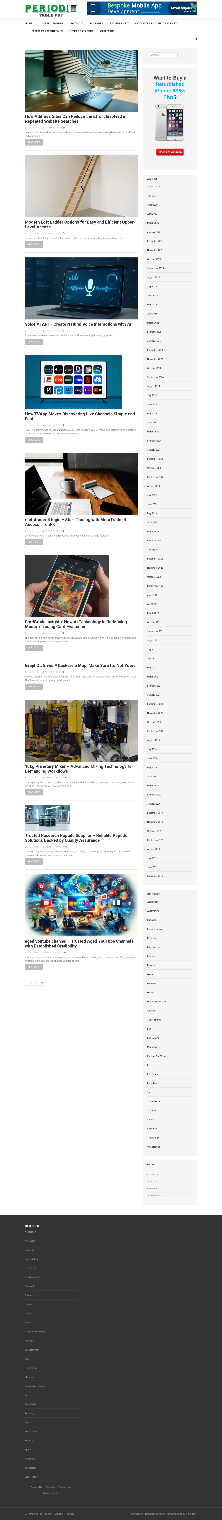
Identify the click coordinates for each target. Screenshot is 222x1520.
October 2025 (154, 259)
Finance (151, 965)
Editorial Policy (119, 23)
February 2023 (154, 540)
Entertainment (154, 947)
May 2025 (152, 304)
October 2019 (154, 831)
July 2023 (152, 495)
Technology (153, 1137)
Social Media (153, 1101)
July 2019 (152, 858)
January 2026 (154, 232)
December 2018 (155, 876)
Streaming (152, 1128)
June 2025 (152, 295)
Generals (151, 983)
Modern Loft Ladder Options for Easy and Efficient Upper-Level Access (80, 224)
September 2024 (155, 377)
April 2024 (152, 422)
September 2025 (155, 268)
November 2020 (155, 713)
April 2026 (152, 214)
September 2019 (155, 840)
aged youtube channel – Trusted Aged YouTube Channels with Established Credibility (79, 944)
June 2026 (152, 204)
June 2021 (152, 658)
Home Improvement (157, 1001)
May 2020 (152, 767)
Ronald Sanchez (53, 128)
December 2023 (155, 459)
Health (150, 992)
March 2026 (153, 223)
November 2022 (155, 567)
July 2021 (152, 649)
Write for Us (107, 31)
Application (152, 901)
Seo (149, 1092)
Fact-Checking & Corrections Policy (156, 23)
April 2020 (152, 776)
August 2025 (153, 277)
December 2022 (155, 558)
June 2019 (152, 867)
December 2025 (155, 241)
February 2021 (154, 685)
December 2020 (155, 704)
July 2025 (152, 286)
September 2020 (155, 731)
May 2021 (152, 667)
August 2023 (153, 486)
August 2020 (153, 740)
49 (43, 982)
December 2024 (155, 350)
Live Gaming (153, 1038)
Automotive (153, 911)
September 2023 (155, 477)
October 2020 (154, 722)
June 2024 (152, 404)
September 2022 (155, 586)
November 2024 (155, 359)
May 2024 (152, 413)
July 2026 (152, 195)
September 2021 (155, 631)
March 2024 (153, 431)
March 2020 (153, 785)
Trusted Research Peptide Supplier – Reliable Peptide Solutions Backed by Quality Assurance (76, 838)
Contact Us (76, 23)
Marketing (152, 1047)
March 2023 (153, 531)
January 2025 (154, 341)
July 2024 (152, 395)
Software (151, 1110)
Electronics (152, 938)
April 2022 (152, 604)
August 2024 (153, 386)
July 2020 (152, 749)
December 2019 (155, 813)
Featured (151, 956)
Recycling (152, 1083)
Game (150, 974)
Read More (34, 142)
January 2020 (154, 803)
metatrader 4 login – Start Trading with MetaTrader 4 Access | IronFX (75, 522)
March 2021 (153, 676)
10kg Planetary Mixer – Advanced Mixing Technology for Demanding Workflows (79, 769)
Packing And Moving (157, 1056)
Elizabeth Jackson (54, 778)
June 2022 (152, 595)
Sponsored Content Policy (47, 31)
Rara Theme (166, 1513)
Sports (150, 1119)
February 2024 (154, 440)
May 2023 (152, 513)
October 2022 (154, 577)
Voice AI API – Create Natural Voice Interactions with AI (78, 324)
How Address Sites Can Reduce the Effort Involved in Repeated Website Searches (75, 119)
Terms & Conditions (81, 31)
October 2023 (154, 468)
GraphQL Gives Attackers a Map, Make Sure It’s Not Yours (80, 665)
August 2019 (153, 849)
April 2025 (152, 313)
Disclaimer (96, 23)
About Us (30, 23)
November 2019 (155, 822)
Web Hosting (153, 1146)
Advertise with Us (52, 23)
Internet (151, 1010)
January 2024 (154, 449)
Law (149, 1029)
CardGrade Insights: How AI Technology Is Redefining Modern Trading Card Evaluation (76, 624)
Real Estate (152, 1074)
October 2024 (154, 368)
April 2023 (152, 522)
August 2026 (153, 186)
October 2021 (154, 622)
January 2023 (154, 549)
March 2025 (153, 322)
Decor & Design (154, 929)
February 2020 (154, 794)
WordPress (191, 1513)
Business (151, 920)
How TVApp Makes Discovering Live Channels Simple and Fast (80, 416)
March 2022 (153, 613)
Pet (149, 1065)
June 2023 (152, 504)
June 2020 (152, 758)
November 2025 (155, 250)
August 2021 (153, 640)
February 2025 (154, 332)
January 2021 (154, 695)
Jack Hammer (154, 1019)
